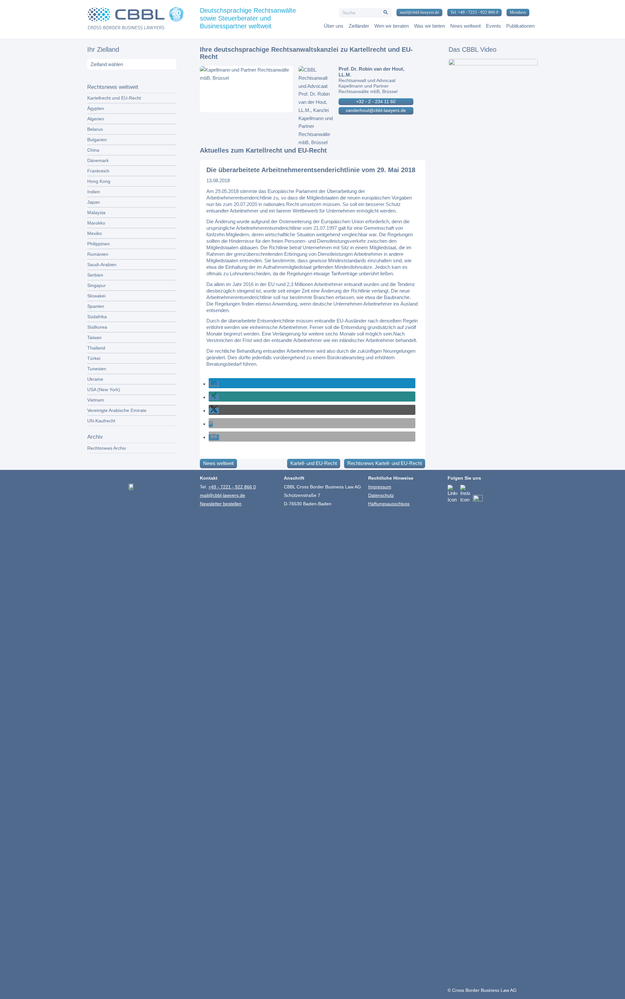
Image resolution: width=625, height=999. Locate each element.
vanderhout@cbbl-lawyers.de (376, 110)
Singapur (96, 285)
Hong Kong (98, 181)
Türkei (93, 358)
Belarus (95, 129)
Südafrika (97, 316)
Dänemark (98, 160)
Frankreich (98, 170)
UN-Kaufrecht (101, 420)
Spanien (95, 306)
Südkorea (97, 327)
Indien (93, 191)
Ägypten (95, 108)
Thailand (96, 347)
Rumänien (97, 254)
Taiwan (94, 337)
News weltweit (218, 463)
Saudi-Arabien (102, 264)
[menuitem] (417, 13)
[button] (214, 384)
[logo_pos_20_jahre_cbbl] (135, 19)
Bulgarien (97, 139)
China (93, 150)
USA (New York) (103, 389)
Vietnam (95, 400)
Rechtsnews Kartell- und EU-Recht (384, 463)
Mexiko (94, 233)
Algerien (95, 118)
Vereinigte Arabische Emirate (116, 410)
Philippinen (98, 243)
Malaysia (96, 212)
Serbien (95, 275)
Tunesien (96, 368)
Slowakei (96, 295)
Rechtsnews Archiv (106, 448)
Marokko (96, 223)
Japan (93, 202)
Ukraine (95, 379)
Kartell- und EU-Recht (313, 463)
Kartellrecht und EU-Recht (114, 98)
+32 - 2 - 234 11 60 (376, 101)
